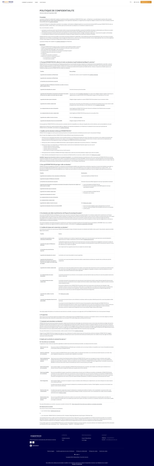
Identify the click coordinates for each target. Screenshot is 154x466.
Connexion (137, 2)
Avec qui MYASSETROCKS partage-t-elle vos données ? (53, 49)
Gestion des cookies (103, 451)
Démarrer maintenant (146, 2)
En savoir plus (79, 464)
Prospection (44, 53)
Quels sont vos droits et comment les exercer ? (51, 56)
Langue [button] (77, 454)
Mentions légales (50, 451)
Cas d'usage (43, 2)
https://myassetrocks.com (45, 20)
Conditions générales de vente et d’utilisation (65, 451)
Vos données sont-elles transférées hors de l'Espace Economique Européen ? (57, 50)
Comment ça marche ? (27, 2)
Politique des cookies (93, 451)
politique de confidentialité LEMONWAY (85, 224)
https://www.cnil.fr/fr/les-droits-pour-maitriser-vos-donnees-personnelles (87, 404)
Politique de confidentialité (81, 451)
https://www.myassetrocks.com (57, 20)
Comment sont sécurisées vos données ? (50, 54)
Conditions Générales (53, 21)
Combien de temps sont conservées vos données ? (51, 52)
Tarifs (36, 2)
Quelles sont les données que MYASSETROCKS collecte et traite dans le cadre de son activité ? (60, 48)
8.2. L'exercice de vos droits (49, 58)
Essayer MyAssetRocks (86, 438)
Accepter (74, 464)
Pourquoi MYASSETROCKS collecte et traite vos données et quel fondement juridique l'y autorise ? (61, 46)
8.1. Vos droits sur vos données (50, 57)
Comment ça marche (66, 438)
